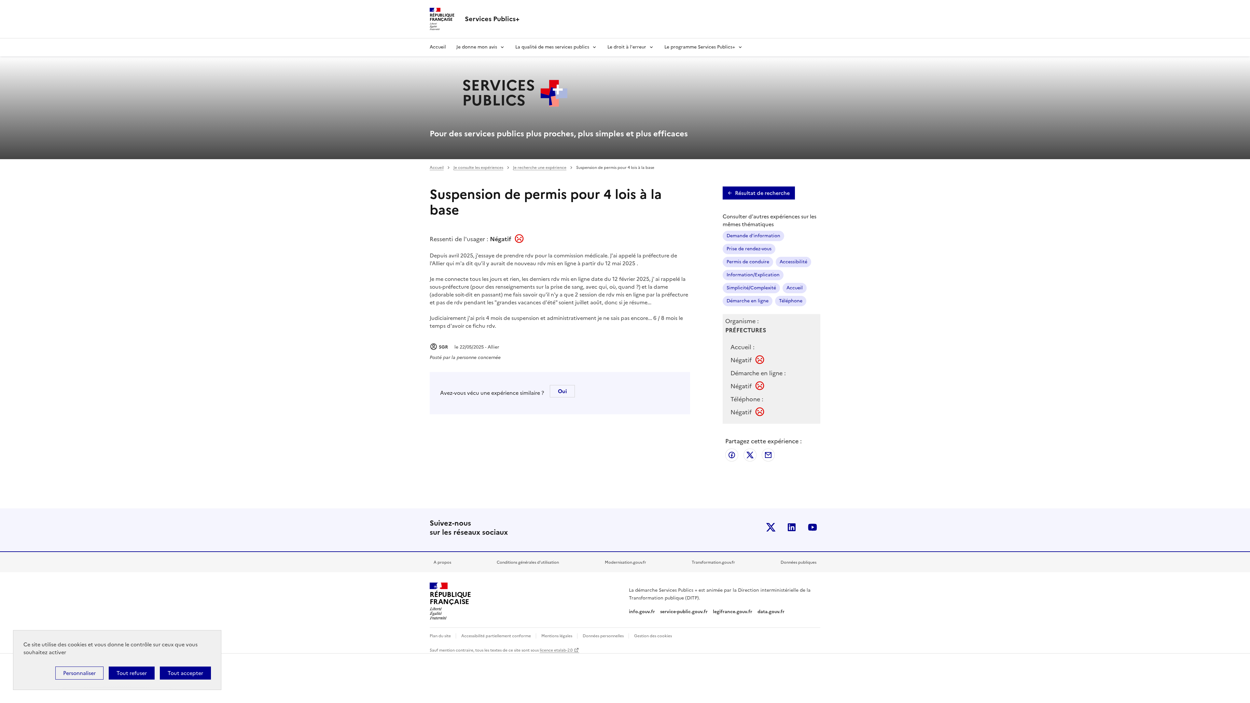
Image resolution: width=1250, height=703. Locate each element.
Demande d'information (753, 235)
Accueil (438, 47)
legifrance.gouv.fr (732, 611)
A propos (442, 562)
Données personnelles (604, 636)
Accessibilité (793, 261)
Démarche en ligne (748, 300)
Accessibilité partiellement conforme (496, 636)
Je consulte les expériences (478, 168)
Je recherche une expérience (539, 168)
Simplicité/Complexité (751, 287)
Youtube (812, 527)
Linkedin (791, 527)
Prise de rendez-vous (749, 248)
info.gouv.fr (642, 611)
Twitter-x (771, 527)
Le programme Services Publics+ (699, 47)
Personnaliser (79, 673)
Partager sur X (750, 455)
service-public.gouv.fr (684, 611)
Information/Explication (753, 274)
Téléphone (790, 300)
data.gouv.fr (771, 611)
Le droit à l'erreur (626, 47)
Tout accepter (185, 673)
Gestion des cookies (653, 636)
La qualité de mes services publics (552, 47)
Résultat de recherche (762, 193)
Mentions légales (557, 636)
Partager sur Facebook (731, 455)
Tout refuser (132, 673)
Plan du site (441, 636)
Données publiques (798, 562)
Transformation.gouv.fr (713, 562)
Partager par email (768, 455)
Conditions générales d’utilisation (528, 562)
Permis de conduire (748, 261)
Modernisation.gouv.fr (625, 562)
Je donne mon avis (476, 47)
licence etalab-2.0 (556, 650)
